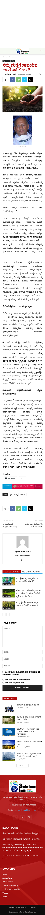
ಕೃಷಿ (11, 494)
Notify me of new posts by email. (14, 683)
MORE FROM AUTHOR (31, 572)
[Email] (30, 79)
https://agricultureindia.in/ (22, 555)
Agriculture (13, 57)
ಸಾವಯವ (22, 494)
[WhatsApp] (18, 79)
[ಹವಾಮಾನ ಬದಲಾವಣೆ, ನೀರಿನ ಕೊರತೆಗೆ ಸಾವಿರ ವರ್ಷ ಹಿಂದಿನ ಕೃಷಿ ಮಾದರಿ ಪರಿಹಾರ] (8, 593)
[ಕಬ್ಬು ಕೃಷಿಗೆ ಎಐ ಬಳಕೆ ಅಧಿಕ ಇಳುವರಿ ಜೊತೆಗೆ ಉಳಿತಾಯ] (8, 605)
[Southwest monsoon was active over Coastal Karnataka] (8, 732)
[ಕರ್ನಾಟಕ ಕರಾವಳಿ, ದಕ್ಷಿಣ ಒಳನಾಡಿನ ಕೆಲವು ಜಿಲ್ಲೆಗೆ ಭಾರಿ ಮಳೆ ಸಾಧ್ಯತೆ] (8, 756)
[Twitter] (24, 79)
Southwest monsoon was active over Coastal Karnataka (28, 731)
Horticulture (7, 881)
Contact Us (32, 907)
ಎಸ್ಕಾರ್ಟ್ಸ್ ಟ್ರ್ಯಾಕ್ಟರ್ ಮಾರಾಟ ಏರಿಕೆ (28, 705)
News (4, 896)
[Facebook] (12, 79)
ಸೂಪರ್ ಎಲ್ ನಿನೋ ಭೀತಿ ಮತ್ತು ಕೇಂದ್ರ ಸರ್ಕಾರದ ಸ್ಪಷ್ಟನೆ (20, 833)
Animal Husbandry (10, 885)
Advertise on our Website (17, 907)
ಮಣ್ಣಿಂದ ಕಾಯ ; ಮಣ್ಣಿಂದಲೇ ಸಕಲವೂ (10, 525)
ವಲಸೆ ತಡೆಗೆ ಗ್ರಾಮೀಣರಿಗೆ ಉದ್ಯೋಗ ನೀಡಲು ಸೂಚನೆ (19, 845)
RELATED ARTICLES (11, 572)
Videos (5, 893)
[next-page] (8, 614)
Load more (21, 765)
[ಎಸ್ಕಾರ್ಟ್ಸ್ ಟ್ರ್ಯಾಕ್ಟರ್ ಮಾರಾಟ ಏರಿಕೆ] (8, 708)
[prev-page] (4, 614)
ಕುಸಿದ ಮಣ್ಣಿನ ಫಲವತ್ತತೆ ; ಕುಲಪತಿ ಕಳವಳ (33, 525)
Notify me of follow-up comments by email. (18, 680)
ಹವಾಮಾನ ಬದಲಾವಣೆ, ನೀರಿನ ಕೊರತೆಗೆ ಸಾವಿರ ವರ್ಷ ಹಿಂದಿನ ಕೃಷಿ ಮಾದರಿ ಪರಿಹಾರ (28, 593)
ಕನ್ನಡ (13, 61)
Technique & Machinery (12, 889)
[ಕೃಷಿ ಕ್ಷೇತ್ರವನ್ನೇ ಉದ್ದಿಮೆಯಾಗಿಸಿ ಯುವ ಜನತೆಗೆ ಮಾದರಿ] (8, 581)
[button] (4, 51)
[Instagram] (22, 817)
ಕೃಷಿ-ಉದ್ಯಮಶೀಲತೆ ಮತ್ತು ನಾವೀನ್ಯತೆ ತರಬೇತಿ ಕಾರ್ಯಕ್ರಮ (21, 839)
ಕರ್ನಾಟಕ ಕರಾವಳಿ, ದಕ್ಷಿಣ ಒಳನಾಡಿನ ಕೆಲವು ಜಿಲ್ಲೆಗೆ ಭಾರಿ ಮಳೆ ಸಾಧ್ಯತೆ (29, 754)
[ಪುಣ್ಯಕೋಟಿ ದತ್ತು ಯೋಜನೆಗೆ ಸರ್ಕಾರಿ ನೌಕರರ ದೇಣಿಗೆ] (8, 720)
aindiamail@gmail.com (27, 810)
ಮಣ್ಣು (16, 494)
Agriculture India (10, 74)
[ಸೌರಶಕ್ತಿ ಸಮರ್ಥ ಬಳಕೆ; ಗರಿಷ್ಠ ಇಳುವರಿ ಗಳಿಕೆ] (8, 744)
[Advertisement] (22, 23)
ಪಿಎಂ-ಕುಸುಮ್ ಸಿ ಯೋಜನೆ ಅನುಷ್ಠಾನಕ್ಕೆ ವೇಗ (17, 850)
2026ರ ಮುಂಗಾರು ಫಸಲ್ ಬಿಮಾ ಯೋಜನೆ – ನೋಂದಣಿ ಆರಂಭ (20, 857)
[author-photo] (22, 548)
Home (4, 57)
